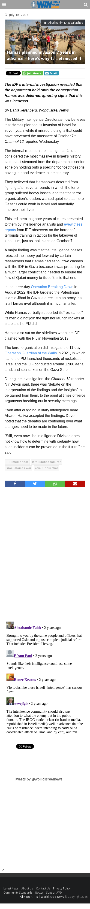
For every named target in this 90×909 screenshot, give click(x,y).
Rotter (39, 892)
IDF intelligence (17, 462)
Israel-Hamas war (18, 468)
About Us (27, 888)
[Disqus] (45, 552)
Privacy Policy (62, 888)
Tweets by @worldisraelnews (38, 779)
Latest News (10, 888)
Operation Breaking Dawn (52, 287)
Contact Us (43, 888)
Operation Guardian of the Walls (31, 353)
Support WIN (54, 892)
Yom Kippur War (46, 468)
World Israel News (52, 896)
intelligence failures (46, 462)
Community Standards (17, 892)
